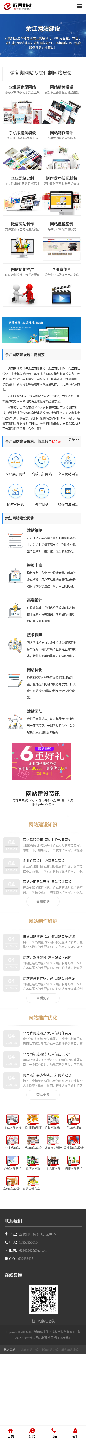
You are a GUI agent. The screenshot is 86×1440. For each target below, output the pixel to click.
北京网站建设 (29, 1350)
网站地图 (41, 1338)
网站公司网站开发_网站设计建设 (47, 882)
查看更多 (43, 901)
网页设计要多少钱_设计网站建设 (47, 1075)
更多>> (73, 439)
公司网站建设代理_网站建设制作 (47, 1054)
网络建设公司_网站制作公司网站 (47, 840)
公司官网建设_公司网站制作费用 (47, 1033)
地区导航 (53, 1338)
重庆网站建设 (69, 1350)
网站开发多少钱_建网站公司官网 (47, 957)
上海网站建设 (49, 1350)
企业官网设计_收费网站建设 (44, 861)
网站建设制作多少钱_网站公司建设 (49, 978)
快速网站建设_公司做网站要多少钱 (49, 936)
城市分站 (65, 1338)
